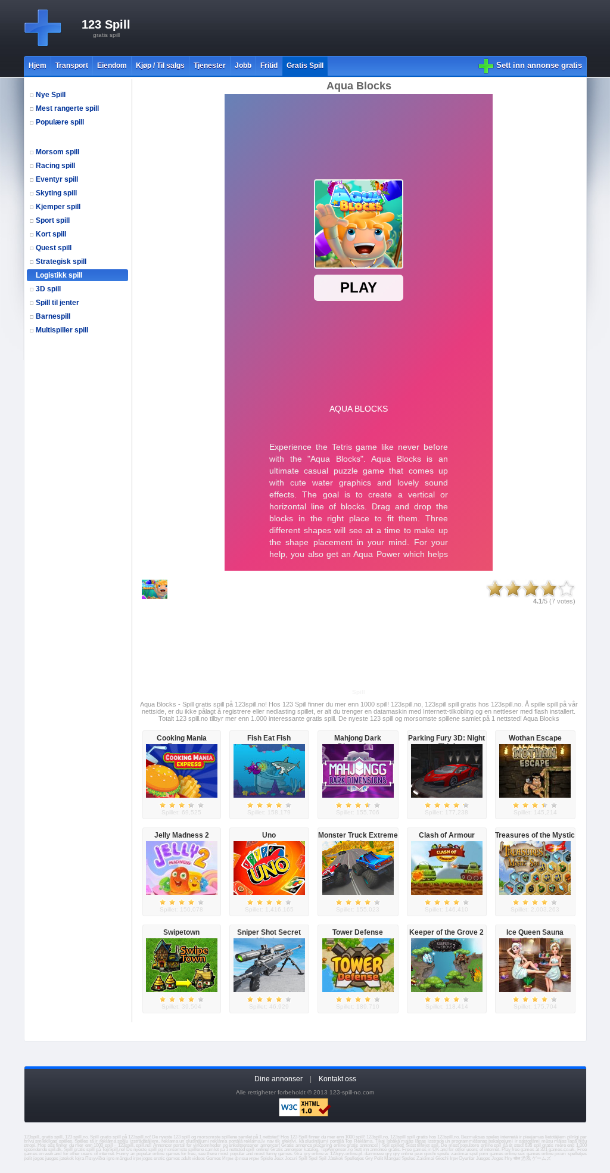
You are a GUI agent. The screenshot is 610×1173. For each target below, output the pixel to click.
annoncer (269, 1145)
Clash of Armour (447, 835)
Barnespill (53, 316)
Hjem (37, 65)
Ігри (454, 1158)
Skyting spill (56, 193)
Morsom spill (57, 152)
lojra (79, 1158)
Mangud (392, 1158)
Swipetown (181, 932)
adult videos (193, 1158)
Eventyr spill (57, 179)
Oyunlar (467, 1158)
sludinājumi (316, 1141)
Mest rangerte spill (67, 108)
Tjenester (210, 65)
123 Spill (106, 24)
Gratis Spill (305, 65)
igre (110, 1158)
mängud (124, 1158)
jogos (38, 1158)
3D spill (48, 289)
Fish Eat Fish (269, 738)
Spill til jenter (57, 302)
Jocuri (291, 1158)
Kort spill (51, 234)
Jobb (243, 65)
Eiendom (112, 65)
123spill (125, 1145)
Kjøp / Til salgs (160, 65)
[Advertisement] (370, 28)
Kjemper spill (58, 207)
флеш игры (247, 1158)
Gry (369, 1158)
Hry (508, 1158)
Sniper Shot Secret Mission (269, 936)
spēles (65, 1141)
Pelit (378, 1158)
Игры (228, 1158)
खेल (516, 1158)
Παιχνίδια (95, 1158)
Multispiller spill (62, 330)
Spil (322, 1158)
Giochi (442, 1158)
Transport (71, 65)
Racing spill (55, 165)
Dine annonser (278, 1079)
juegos (51, 1158)
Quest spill (53, 248)
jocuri (560, 1153)
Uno (269, 835)
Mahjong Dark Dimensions (357, 742)
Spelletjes (354, 1158)
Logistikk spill (59, 275)
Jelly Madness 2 (181, 835)
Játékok (335, 1158)
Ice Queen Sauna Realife (535, 936)
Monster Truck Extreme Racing (358, 839)
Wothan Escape (535, 738)
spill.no (143, 1145)
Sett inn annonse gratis (539, 65)
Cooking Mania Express (182, 742)
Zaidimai (425, 1158)
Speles (408, 1158)
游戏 (526, 1158)
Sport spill (53, 220)
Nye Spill (51, 95)
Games (213, 1158)
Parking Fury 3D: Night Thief (446, 742)
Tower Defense (357, 932)
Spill (302, 1158)
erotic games (167, 1158)
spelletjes (577, 1153)
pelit (28, 1158)
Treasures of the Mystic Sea (535, 839)
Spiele (266, 1158)
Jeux (279, 1158)
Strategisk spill (61, 261)
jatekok (67, 1158)
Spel (313, 1158)
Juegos (483, 1158)
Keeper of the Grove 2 (446, 932)
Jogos (497, 1158)
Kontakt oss (337, 1079)
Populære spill (60, 122)
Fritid (269, 65)
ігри (137, 1158)
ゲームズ (541, 1158)
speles (492, 1137)
